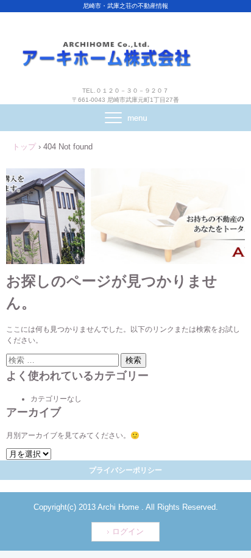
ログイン (128, 531)
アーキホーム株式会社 (125, 41)
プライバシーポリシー (125, 470)
